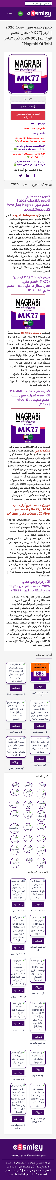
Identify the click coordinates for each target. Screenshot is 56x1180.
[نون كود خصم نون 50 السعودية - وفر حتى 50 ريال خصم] (18, 1059)
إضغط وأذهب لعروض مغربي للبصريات (28, 115)
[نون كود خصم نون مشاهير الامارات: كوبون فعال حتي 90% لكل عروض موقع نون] (18, 889)
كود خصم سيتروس (18, 996)
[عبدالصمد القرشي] (14, 828)
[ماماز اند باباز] (28, 827)
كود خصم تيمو (16, 732)
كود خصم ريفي (18, 1029)
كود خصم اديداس (16, 768)
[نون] (42, 784)
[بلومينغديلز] (14, 804)
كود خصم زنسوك (38, 910)
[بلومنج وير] (14, 863)
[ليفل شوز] (28, 793)
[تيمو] (15, 784)
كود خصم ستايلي (18, 953)
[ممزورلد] (14, 792)
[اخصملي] (39, 13)
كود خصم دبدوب (40, 732)
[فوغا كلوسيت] (41, 805)
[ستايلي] (41, 826)
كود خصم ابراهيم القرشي (18, 1126)
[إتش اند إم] (28, 814)
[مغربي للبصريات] (27, 849)
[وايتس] (41, 838)
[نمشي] (28, 784)
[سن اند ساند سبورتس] (41, 816)
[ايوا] (29, 860)
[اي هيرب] (14, 839)
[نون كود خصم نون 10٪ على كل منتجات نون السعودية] (38, 1057)
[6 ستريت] (28, 805)
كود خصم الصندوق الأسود (40, 694)
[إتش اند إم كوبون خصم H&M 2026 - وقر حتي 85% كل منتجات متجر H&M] (38, 925)
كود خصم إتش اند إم (37, 948)
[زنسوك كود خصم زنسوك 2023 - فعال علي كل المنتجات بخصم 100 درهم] (38, 889)
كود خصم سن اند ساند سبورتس (38, 1120)
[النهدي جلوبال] (41, 863)
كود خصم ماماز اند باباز (37, 1044)
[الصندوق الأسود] (14, 850)
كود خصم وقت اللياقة (16, 694)
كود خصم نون (18, 910)
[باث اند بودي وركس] (41, 850)
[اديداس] (28, 838)
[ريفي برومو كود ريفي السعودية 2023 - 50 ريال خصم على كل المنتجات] (18, 1010)
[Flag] (20, 13)
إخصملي (15, 1155)
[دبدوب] (14, 813)
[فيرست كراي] (41, 794)
